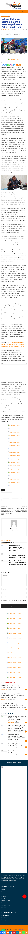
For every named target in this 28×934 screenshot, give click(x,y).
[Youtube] (15, 534)
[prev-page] (12, 568)
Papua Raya (8, 16)
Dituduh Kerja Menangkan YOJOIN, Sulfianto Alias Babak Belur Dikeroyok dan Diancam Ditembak (12, 695)
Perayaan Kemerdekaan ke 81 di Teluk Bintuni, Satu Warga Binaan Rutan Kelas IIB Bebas (17, 555)
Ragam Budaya (5, 900)
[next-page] (15, 568)
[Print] (17, 65)
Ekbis (7, 14)
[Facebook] (3, 65)
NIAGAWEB (21, 929)
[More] (21, 34)
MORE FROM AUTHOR (7, 542)
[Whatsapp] (8, 65)
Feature (3, 907)
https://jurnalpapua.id (14, 530)
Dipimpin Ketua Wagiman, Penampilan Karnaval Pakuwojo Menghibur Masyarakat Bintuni (17, 562)
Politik (3, 898)
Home (2, 14)
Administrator (6, 29)
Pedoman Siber (5, 915)
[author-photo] (14, 527)
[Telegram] (14, 65)
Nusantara (4, 894)
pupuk (10, 491)
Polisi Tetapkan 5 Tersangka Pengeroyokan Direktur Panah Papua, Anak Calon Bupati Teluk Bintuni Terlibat (13, 705)
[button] (24, 896)
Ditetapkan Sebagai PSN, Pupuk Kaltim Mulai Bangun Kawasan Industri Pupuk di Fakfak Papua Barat (13, 344)
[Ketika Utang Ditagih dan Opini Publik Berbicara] (4, 746)
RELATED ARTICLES (6, 540)
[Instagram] (11, 65)
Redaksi (3, 917)
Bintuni (7, 490)
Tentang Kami (5, 920)
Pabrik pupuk (4, 491)
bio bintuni (12, 490)
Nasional (3, 892)
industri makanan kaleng (20, 490)
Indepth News (5, 905)
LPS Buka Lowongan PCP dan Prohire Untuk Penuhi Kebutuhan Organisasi (21, 510)
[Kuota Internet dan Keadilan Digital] (4, 753)
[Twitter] (5, 65)
